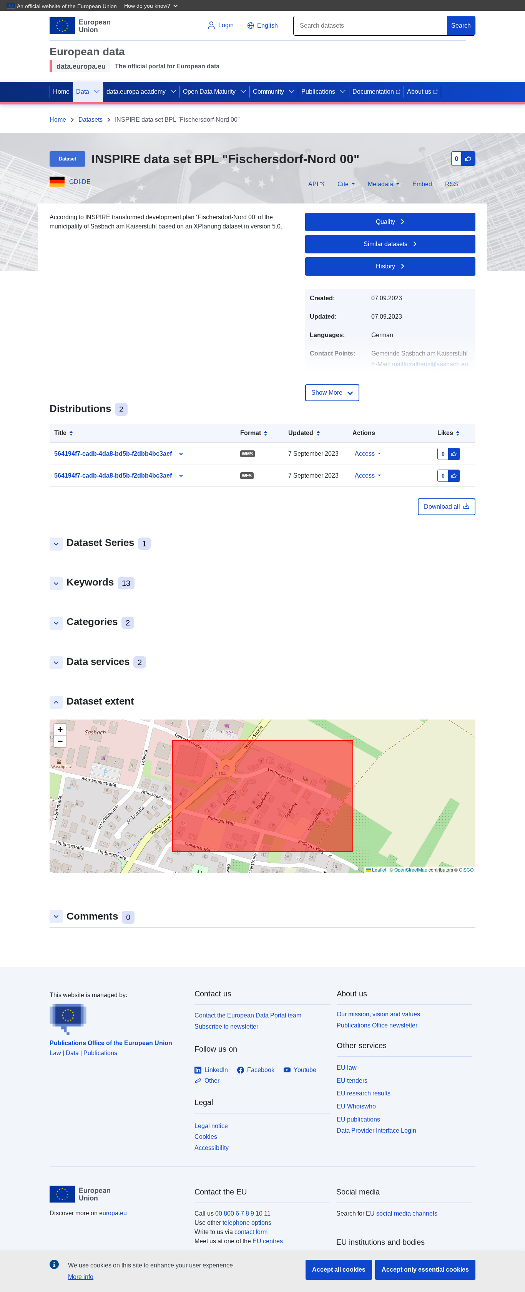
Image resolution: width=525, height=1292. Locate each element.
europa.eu (113, 1213)
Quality (385, 221)
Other (211, 1080)
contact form (250, 1232)
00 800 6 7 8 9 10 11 (243, 1213)
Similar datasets (385, 244)
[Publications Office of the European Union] (117, 1017)
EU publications (358, 1119)
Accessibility (211, 1148)
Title (60, 433)
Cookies (205, 1136)
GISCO (466, 869)
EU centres (268, 1241)
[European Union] (118, 1194)
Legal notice (211, 1126)
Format (250, 433)
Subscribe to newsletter (226, 1026)
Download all (442, 506)
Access (365, 453)
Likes (445, 433)
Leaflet (378, 869)
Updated (300, 433)
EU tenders (352, 1080)
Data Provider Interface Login (376, 1130)
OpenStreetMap (410, 869)
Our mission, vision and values (378, 1014)
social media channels (406, 1213)
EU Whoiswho (356, 1106)
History (385, 266)
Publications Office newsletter (377, 1025)
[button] (152, 5)
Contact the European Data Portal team (247, 1015)
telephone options (247, 1222)
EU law (347, 1067)
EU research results (363, 1093)
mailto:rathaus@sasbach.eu (430, 364)
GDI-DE (80, 182)
